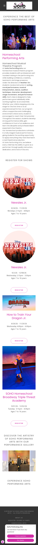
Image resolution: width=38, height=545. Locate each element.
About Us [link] (19, 518)
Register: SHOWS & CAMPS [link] (19, 520)
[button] (4, 6)
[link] (19, 6)
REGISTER (19, 225)
